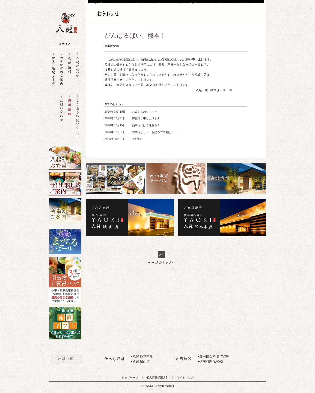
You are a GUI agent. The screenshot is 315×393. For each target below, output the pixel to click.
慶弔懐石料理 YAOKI (214, 356)
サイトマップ (185, 377)
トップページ (130, 377)
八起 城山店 (141, 361)
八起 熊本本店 (143, 356)
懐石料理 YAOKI (211, 361)
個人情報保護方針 (157, 377)
